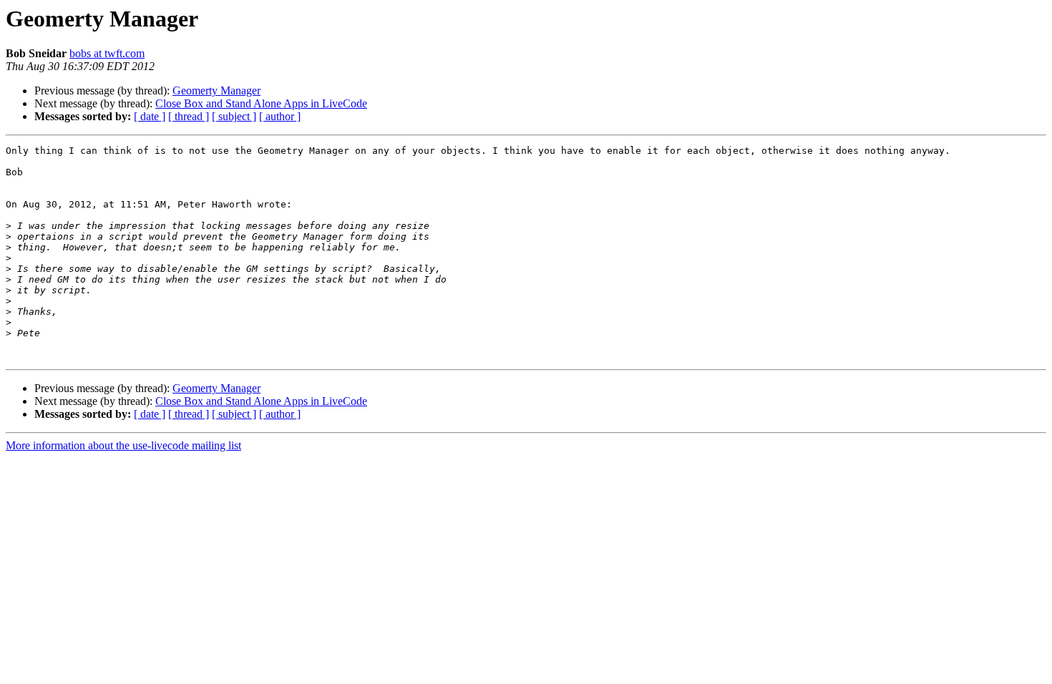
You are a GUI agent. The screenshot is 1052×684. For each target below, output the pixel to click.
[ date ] (149, 116)
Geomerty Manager (216, 90)
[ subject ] (234, 116)
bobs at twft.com (107, 53)
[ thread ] (188, 116)
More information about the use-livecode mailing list (123, 445)
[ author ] (280, 116)
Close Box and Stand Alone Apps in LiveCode (261, 103)
